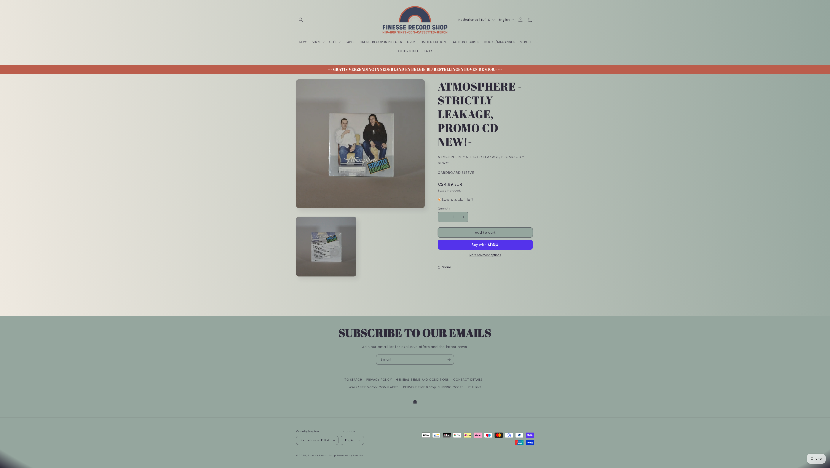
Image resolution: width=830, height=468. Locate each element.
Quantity (444, 208)
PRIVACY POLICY (379, 379)
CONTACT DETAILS (467, 379)
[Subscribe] (449, 360)
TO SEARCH (353, 379)
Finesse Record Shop (322, 455)
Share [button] (446, 267)
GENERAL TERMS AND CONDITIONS (422, 379)
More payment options (485, 255)
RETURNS (474, 387)
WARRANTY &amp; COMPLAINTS (374, 387)
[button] (301, 19)
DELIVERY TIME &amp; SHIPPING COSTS (433, 387)
